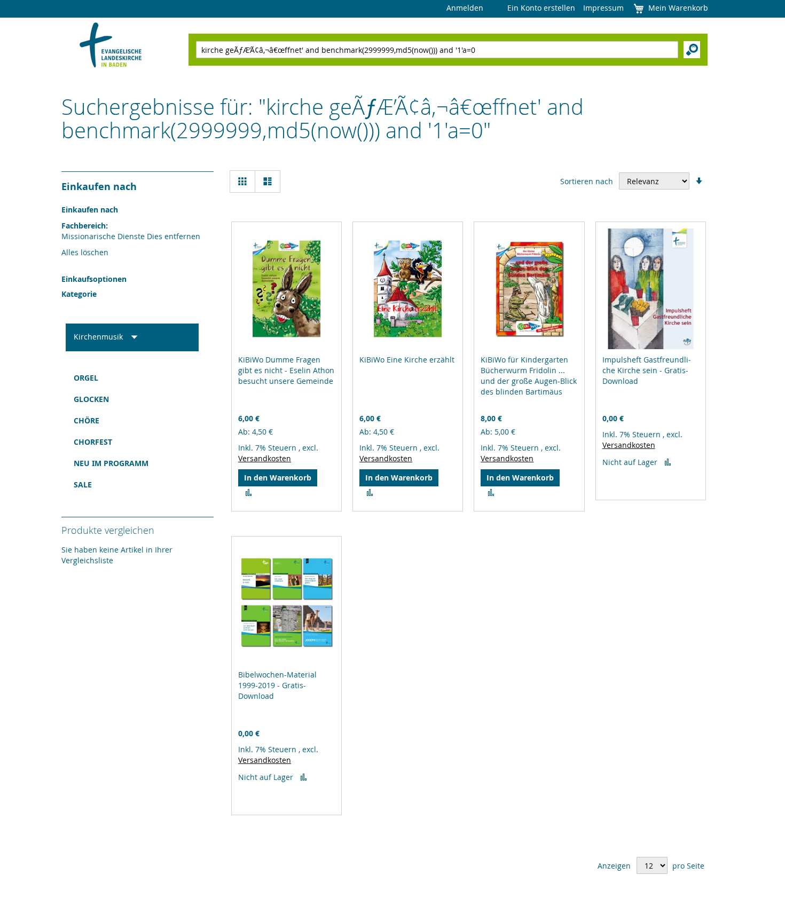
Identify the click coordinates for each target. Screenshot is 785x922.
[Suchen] (692, 49)
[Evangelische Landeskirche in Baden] (110, 46)
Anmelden (464, 8)
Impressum (603, 8)
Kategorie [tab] (79, 294)
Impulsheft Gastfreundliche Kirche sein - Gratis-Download (646, 370)
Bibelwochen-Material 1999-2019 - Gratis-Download (277, 685)
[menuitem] (132, 378)
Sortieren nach (586, 181)
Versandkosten (264, 458)
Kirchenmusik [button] (99, 337)
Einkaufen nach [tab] (99, 186)
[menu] (132, 431)
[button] (248, 492)
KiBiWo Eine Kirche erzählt (406, 359)
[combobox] (437, 49)
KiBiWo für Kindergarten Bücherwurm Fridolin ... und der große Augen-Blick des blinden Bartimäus (529, 375)
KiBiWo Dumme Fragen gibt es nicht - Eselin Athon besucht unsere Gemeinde (286, 370)
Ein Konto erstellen (541, 8)
